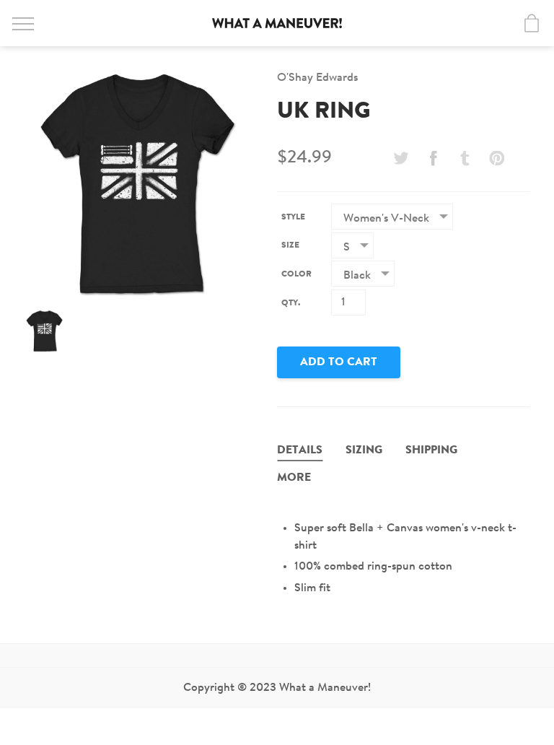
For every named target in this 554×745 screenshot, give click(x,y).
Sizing (364, 450)
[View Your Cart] (531, 23)
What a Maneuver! (277, 23)
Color (296, 274)
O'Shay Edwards (317, 78)
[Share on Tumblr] (465, 158)
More (294, 478)
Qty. (290, 303)
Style (293, 217)
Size (290, 245)
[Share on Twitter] (401, 158)
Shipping (431, 450)
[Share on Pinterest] (497, 158)
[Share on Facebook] (433, 158)
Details (299, 450)
